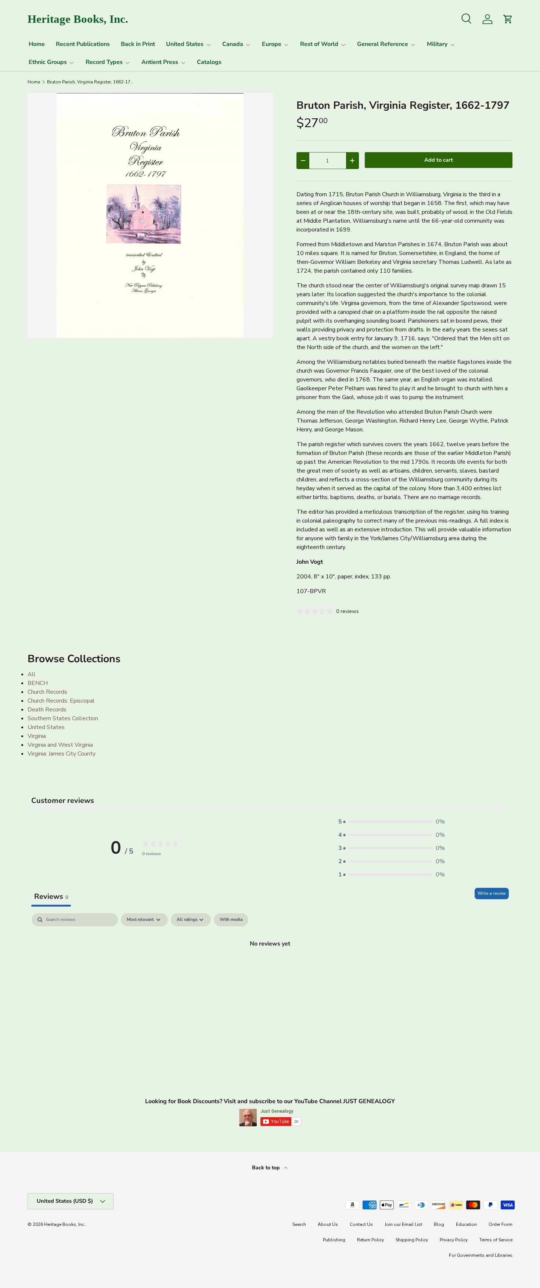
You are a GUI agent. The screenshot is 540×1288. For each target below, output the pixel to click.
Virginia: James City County (62, 754)
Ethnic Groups (48, 62)
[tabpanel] (270, 968)
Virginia (37, 736)
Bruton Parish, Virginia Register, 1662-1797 (91, 82)
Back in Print (138, 44)
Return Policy (370, 1240)
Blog (439, 1224)
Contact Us (361, 1224)
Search (299, 1224)
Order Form (500, 1224)
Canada (232, 44)
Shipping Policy (412, 1240)
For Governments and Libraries (480, 1255)
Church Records (47, 692)
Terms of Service (495, 1240)
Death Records (47, 710)
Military (437, 44)
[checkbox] (231, 919)
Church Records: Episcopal (61, 701)
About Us (328, 1224)
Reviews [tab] (51, 896)
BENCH (38, 683)
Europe (271, 44)
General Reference (382, 44)
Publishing (334, 1240)
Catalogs (209, 62)
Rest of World (319, 44)
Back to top (266, 1167)
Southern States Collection (63, 718)
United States (185, 44)
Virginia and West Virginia (60, 745)
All (32, 674)
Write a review (492, 893)
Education (466, 1224)
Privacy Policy (454, 1240)
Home (37, 44)
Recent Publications (83, 44)
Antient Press (159, 62)
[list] (150, 215)
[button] (391, 821)
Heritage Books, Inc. (64, 1224)
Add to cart (438, 160)
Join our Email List (403, 1224)
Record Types (104, 62)
